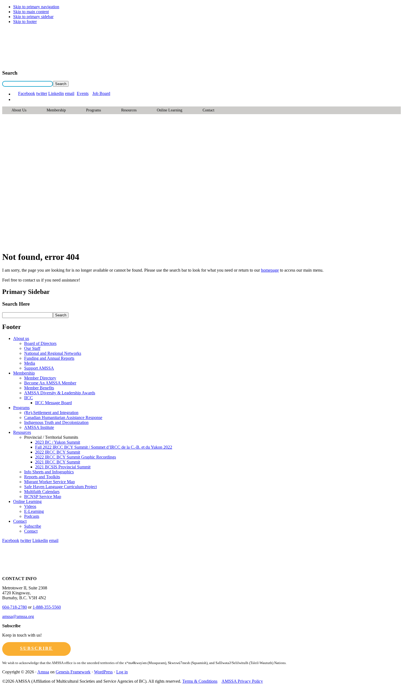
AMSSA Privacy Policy (242, 681)
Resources (129, 110)
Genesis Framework (73, 672)
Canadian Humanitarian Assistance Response (63, 417)
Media (29, 363)
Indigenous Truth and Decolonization (56, 422)
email (69, 93)
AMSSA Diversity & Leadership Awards (59, 392)
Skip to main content (31, 11)
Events (83, 93)
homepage (270, 270)
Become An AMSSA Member (50, 383)
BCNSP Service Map (42, 496)
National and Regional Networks (52, 353)
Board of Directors (40, 343)
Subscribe (32, 526)
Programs (93, 110)
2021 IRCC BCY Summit (57, 462)
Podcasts (31, 516)
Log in (122, 672)
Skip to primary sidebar (33, 16)
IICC (28, 397)
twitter (41, 93)
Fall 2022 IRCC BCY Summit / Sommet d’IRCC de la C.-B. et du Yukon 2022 (103, 447)
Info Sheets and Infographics (49, 471)
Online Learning (169, 110)
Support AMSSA (39, 368)
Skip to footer (25, 21)
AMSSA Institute (39, 427)
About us (19, 110)
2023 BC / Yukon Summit (57, 442)
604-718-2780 (14, 607)
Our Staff (32, 348)
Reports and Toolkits (42, 476)
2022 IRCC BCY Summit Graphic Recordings (75, 457)
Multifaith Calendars (41, 491)
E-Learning (34, 511)
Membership (56, 110)
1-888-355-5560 (47, 607)
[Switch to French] (15, 99)
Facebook (26, 93)
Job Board (101, 93)
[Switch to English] (15, 94)
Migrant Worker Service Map (49, 481)
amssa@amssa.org (18, 616)
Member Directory (40, 378)
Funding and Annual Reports (49, 358)
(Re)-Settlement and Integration (51, 412)
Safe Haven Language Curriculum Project (60, 486)
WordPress (103, 672)
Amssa (43, 672)
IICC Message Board (53, 402)
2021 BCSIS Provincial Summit (62, 467)
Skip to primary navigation (36, 6)
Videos (30, 506)
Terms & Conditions (199, 681)
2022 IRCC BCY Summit (57, 452)
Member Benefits (39, 388)
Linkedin (56, 93)
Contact (208, 110)
